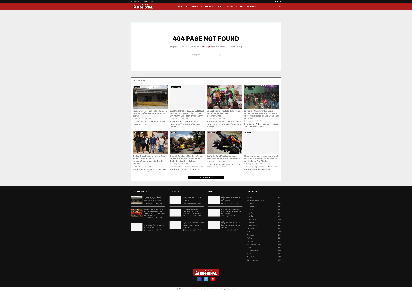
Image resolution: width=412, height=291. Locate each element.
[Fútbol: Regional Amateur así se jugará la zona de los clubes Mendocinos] (214, 200)
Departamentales (193, 6)
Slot (209, 236)
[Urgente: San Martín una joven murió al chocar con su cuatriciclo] (224, 142)
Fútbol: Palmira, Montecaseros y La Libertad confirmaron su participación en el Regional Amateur (231, 224)
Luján (251, 216)
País (242, 6)
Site (212, 236)
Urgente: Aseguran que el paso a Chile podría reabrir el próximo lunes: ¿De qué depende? (193, 224)
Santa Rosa (253, 225)
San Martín (252, 222)
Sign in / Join (149, 1)
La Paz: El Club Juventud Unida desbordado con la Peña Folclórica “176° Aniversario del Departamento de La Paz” (261, 115)
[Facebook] (199, 279)
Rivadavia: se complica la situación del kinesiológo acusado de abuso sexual (150, 113)
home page (205, 46)
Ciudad (173, 132)
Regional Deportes (253, 244)
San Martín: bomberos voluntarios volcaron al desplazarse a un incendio (192, 211)
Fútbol (251, 247)
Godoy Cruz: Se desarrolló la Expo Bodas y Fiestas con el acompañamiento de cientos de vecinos (149, 160)
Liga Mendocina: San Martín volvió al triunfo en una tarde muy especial (231, 211)
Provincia (209, 6)
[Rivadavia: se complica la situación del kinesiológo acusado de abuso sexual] (150, 97)
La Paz (251, 213)
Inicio (180, 6)
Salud (249, 254)
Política (220, 6)
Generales (211, 132)
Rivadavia (137, 87)
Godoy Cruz (253, 207)
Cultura (249, 197)
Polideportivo (254, 250)
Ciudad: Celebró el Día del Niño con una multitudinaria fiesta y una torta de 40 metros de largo (186, 158)
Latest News (139, 80)
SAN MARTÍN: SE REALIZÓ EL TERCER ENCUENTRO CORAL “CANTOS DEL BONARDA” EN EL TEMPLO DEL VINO (187, 113)
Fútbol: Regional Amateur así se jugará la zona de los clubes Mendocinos (231, 199)
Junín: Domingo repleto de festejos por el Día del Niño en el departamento (223, 113)
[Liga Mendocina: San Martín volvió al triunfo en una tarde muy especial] (214, 213)
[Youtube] (213, 279)
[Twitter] (206, 279)
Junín (251, 210)
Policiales (231, 6)
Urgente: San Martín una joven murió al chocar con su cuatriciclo (223, 157)
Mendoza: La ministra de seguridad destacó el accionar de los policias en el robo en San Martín (261, 158)
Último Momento (252, 260)
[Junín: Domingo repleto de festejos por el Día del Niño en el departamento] (224, 97)
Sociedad (250, 6)
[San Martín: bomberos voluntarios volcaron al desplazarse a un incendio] (175, 213)
